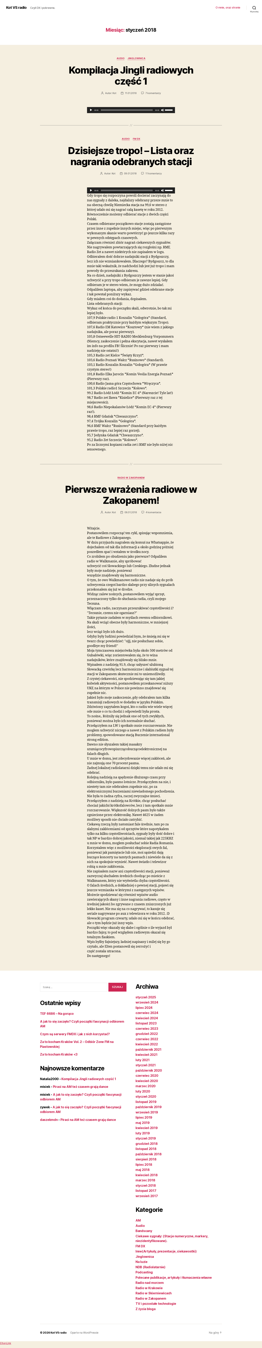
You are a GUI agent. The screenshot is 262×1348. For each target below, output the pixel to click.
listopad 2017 (146, 1191)
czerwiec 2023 (147, 1029)
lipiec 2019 (144, 1117)
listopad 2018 (146, 1149)
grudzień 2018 (147, 1144)
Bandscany (144, 1231)
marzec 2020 (146, 1086)
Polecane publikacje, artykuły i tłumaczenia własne (174, 1277)
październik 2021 (148, 1049)
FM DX (136, 139)
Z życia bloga (146, 1309)
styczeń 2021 (146, 1065)
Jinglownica (136, 58)
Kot (114, 93)
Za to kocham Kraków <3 (58, 1054)
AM (138, 1220)
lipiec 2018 (144, 1165)
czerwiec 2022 (147, 1039)
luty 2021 (143, 1060)
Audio (121, 58)
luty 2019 (143, 1133)
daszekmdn (49, 1120)
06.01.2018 (130, 512)
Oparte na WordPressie (84, 1332)
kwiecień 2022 (147, 1044)
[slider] (169, 109)
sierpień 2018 (146, 1159)
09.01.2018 (130, 173)
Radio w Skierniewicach (154, 1293)
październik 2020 (149, 1070)
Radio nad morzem (150, 1283)
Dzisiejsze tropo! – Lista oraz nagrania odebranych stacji (131, 156)
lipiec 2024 (144, 1008)
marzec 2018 (145, 1180)
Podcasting (144, 1272)
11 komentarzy (153, 173)
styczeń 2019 (146, 1138)
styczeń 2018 (146, 1185)
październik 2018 (149, 1154)
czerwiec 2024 (147, 1013)
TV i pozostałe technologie (156, 1304)
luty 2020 (143, 1091)
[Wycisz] (162, 110)
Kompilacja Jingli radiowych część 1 (131, 75)
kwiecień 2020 (147, 1081)
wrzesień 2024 (147, 1002)
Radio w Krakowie (149, 1288)
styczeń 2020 (146, 1096)
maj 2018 (143, 1170)
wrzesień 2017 (147, 1196)
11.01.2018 (131, 93)
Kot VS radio (16, 7)
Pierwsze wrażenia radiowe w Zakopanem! (131, 494)
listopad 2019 (146, 1102)
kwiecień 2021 (147, 1055)
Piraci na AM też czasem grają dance (80, 1087)
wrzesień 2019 (147, 1112)
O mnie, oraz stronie (228, 7)
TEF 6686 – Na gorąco (57, 1014)
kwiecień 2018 (147, 1175)
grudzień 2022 (147, 1034)
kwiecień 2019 (147, 1128)
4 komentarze (153, 512)
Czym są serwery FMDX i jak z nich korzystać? (75, 1034)
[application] (131, 110)
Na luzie (142, 1262)
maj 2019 (143, 1123)
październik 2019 (149, 1107)
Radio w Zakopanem (131, 477)
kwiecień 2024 (147, 1018)
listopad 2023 (146, 1023)
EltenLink (5, 1343)
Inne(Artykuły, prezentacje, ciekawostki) (166, 1251)
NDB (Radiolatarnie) (150, 1267)
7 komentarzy (153, 93)
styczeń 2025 (146, 997)
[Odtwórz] (90, 110)
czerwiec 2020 (147, 1076)
